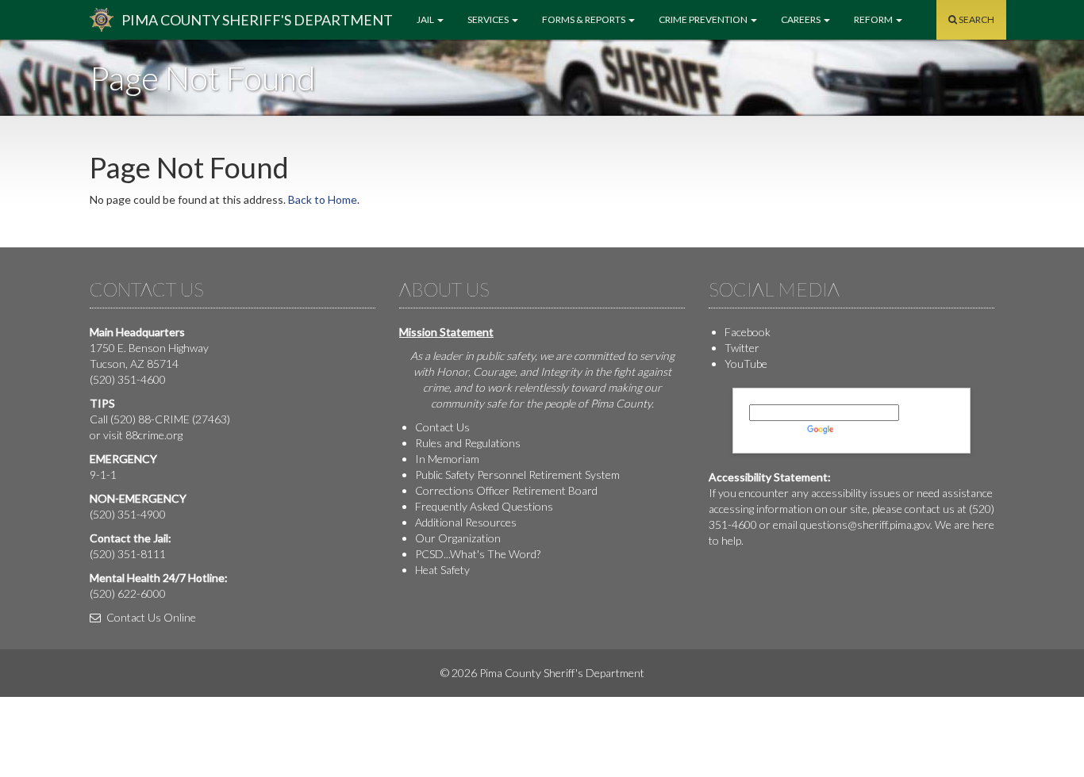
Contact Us (442, 427)
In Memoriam (447, 458)
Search (975, 19)
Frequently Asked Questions (484, 506)
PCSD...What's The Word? (477, 554)
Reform (874, 19)
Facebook (748, 332)
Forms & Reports (584, 19)
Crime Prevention (704, 19)
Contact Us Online (150, 617)
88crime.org (154, 435)
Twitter (742, 347)
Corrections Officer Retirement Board (506, 490)
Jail (426, 19)
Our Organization (458, 538)
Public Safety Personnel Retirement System (517, 474)
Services (488, 19)
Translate (859, 428)
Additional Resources (466, 522)
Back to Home (322, 199)
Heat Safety (442, 569)
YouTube (746, 363)
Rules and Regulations (468, 443)
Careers (801, 19)
